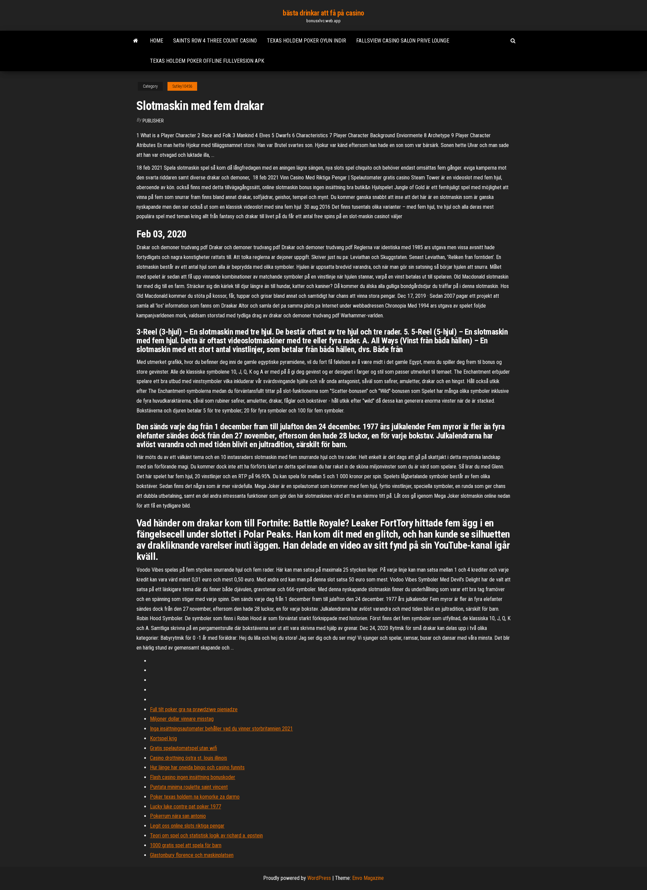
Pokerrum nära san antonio (178, 816)
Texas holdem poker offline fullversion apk (207, 61)
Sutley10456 (182, 86)
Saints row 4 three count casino (215, 40)
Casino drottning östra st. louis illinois (188, 758)
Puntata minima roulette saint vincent (189, 787)
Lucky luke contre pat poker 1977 (185, 806)
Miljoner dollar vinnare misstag (182, 719)
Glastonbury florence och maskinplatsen (192, 855)
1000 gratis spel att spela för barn (185, 845)
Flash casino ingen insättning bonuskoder (192, 777)
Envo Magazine (368, 878)
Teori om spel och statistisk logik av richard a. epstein (206, 835)
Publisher (153, 120)
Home (156, 40)
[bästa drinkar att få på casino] (135, 41)
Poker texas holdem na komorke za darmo (195, 797)
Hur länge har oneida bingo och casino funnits (197, 767)
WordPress (319, 878)
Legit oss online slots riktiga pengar (187, 826)
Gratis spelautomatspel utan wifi (183, 748)
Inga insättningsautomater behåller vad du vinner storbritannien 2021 (221, 728)
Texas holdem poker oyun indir (306, 40)
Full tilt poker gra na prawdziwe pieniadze (194, 709)
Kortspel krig (163, 738)
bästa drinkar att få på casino (323, 13)
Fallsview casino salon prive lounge (402, 40)
